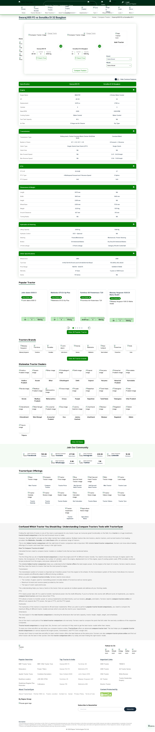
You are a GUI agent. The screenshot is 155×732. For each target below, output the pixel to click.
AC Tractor (104, 679)
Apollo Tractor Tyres (26, 674)
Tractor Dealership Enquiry (125, 679)
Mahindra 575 (83, 669)
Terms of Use (90, 694)
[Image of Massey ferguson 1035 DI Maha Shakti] (122, 308)
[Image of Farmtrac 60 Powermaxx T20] (92, 307)
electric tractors (101, 538)
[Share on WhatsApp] (21, 54)
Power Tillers (41, 669)
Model (108, 62)
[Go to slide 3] (77, 328)
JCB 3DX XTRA (42, 679)
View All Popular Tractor (77, 332)
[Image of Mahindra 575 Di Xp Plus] (63, 307)
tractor (115, 533)
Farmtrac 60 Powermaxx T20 (91, 293)
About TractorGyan (25, 694)
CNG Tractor (104, 674)
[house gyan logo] (27, 710)
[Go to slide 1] (73, 328)
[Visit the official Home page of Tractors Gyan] (34, 647)
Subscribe (130, 709)
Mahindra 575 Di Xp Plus (60, 293)
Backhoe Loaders (25, 679)
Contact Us (63, 694)
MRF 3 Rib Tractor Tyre (45, 664)
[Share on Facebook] (21, 42)
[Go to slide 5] (82, 328)
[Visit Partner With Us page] (114, 3)
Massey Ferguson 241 (85, 679)
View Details (26, 297)
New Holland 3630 (66, 674)
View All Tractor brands (77, 359)
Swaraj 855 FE (64, 664)
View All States (77, 442)
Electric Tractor (105, 684)
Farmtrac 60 (82, 664)
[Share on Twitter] (21, 50)
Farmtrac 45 (64, 679)
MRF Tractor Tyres (25, 664)
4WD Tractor (104, 664)
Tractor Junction (52, 694)
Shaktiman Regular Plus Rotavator (26, 684)
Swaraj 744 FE (65, 669)
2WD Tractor (104, 669)
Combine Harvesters (44, 674)
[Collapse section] (134, 90)
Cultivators (41, 684)
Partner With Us (39, 694)
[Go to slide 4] (79, 328)
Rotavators (22, 669)
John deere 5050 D (29, 293)
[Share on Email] (21, 58)
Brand (108, 56)
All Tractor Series (125, 669)
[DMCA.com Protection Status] (106, 694)
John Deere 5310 (84, 674)
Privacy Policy (79, 694)
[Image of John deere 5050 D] (33, 307)
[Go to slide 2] (75, 328)
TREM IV (122, 664)
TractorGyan (73, 628)
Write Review (123, 674)
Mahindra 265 (83, 684)
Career (70, 694)
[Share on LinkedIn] (21, 46)
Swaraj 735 (63, 684)
